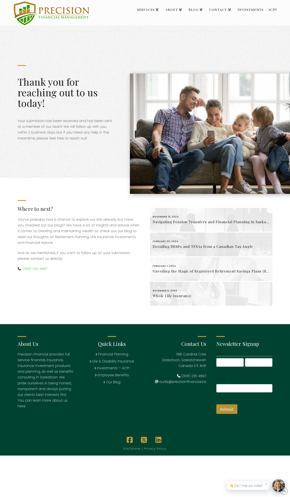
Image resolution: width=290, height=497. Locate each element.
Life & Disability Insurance (113, 361)
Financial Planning (113, 354)
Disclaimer (132, 448)
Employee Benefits (113, 375)
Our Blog (113, 382)
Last (248, 370)
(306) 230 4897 (35, 268)
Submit (227, 409)
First (219, 370)
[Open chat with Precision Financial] (278, 485)
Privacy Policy (155, 448)
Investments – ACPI (113, 368)
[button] (248, 485)
